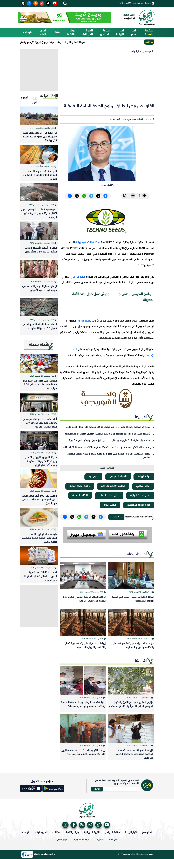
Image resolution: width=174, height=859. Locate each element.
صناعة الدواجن (105, 32)
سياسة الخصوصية (81, 840)
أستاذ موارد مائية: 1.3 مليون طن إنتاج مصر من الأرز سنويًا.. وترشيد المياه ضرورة (110, 440)
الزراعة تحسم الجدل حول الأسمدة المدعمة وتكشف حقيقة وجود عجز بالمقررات (83, 704)
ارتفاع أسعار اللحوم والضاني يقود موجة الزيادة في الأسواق (39, 288)
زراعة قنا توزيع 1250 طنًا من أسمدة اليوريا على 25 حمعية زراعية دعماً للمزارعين (83, 752)
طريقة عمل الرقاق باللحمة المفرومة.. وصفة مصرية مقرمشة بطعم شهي (39, 538)
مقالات (55, 32)
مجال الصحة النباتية (140, 495)
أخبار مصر (133, 32)
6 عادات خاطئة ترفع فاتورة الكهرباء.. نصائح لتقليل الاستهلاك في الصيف (40, 576)
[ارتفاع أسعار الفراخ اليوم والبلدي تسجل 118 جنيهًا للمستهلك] (39, 307)
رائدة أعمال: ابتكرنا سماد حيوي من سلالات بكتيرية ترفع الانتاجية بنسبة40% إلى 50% (106, 447)
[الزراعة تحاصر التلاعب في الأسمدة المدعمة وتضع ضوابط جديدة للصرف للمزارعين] (131, 728)
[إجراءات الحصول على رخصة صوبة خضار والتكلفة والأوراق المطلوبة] (131, 622)
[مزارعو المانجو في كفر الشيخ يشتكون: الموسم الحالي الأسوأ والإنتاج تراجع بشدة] (131, 680)
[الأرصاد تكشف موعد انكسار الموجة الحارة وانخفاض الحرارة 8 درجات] (39, 154)
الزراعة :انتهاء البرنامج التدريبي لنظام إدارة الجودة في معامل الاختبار (84, 599)
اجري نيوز (93, 476)
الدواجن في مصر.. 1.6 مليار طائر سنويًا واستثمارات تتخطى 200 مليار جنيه (40, 385)
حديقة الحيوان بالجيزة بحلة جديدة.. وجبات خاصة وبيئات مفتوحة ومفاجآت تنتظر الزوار (39, 461)
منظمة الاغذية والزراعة (113, 486)
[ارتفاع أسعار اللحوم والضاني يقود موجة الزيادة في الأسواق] (39, 269)
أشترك (97, 789)
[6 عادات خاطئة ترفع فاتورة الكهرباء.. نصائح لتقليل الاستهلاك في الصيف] (39, 555)
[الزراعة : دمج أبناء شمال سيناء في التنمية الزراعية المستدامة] (131, 575)
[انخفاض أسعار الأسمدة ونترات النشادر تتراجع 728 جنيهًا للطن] (39, 231)
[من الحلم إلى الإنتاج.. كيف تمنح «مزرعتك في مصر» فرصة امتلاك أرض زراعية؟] (39, 115)
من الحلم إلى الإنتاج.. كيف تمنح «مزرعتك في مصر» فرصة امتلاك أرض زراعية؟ (39, 137)
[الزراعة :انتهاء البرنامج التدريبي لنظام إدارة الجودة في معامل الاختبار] (83, 575)
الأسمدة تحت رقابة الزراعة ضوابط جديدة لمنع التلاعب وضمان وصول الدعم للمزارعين (107, 434)
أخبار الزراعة (120, 32)
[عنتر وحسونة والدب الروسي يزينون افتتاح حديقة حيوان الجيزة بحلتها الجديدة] (39, 192)
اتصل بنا (99, 840)
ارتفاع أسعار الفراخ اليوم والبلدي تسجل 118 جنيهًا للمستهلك (40, 326)
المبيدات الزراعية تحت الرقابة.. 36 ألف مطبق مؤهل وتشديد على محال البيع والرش (108, 427)
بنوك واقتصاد (71, 32)
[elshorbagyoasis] (107, 398)
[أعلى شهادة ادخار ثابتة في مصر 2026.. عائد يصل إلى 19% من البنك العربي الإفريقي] (39, 402)
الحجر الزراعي (78, 277)
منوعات (27, 32)
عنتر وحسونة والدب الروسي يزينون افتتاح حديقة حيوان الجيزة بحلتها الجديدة (39, 213)
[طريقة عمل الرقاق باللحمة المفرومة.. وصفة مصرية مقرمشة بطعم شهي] (39, 517)
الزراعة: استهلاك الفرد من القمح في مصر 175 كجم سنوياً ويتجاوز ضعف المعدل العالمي (109, 456)
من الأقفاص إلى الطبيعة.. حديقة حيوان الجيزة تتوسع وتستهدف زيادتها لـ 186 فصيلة (51, 42)
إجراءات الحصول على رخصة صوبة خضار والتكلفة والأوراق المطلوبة (134, 645)
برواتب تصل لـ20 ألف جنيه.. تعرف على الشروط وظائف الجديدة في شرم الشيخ (39, 500)
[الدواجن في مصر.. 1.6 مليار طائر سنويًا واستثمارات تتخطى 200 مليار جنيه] (39, 363)
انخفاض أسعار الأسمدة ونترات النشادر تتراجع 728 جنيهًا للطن (41, 250)
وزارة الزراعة (144, 476)
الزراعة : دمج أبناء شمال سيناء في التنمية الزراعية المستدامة (133, 599)
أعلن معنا (113, 840)
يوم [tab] (35, 97)
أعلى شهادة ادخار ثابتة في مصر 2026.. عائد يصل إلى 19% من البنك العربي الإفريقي (40, 423)
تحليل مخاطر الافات (109, 495)
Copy (116, 517)
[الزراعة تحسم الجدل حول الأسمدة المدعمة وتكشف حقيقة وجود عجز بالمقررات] (83, 680)
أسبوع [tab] (24, 97)
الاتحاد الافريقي (118, 476)
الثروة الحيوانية (87, 32)
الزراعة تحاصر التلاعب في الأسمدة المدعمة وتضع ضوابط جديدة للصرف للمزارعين (134, 754)
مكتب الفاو (110, 505)
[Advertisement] (107, 81)
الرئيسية (149, 51)
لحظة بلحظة (39, 345)
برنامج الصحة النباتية (79, 486)
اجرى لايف (43, 32)
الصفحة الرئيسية (149, 32)
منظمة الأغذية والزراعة (87, 242)
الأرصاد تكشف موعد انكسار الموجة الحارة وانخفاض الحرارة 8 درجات (40, 175)
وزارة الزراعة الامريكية (138, 505)
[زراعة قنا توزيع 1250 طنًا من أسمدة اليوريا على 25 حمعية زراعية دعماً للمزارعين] (83, 728)
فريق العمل (62, 840)
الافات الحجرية (80, 495)
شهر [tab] (35, 102)
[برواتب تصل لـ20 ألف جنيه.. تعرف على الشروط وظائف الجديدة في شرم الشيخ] (39, 478)
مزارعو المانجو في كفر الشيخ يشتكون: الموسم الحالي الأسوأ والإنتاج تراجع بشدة (131, 704)
